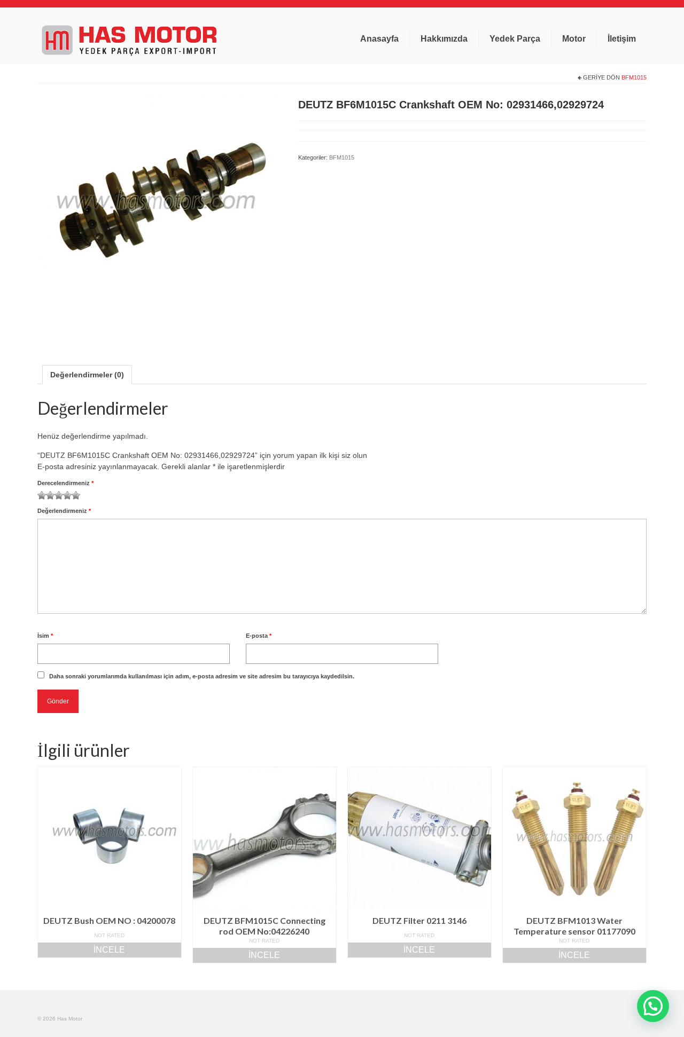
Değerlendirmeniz (64, 511)
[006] (159, 215)
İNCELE (109, 949)
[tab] (87, 374)
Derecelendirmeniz (65, 483)
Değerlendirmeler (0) (87, 374)
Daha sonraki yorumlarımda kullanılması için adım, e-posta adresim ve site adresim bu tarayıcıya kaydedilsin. (201, 676)
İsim (45, 635)
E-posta (258, 635)
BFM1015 (634, 77)
